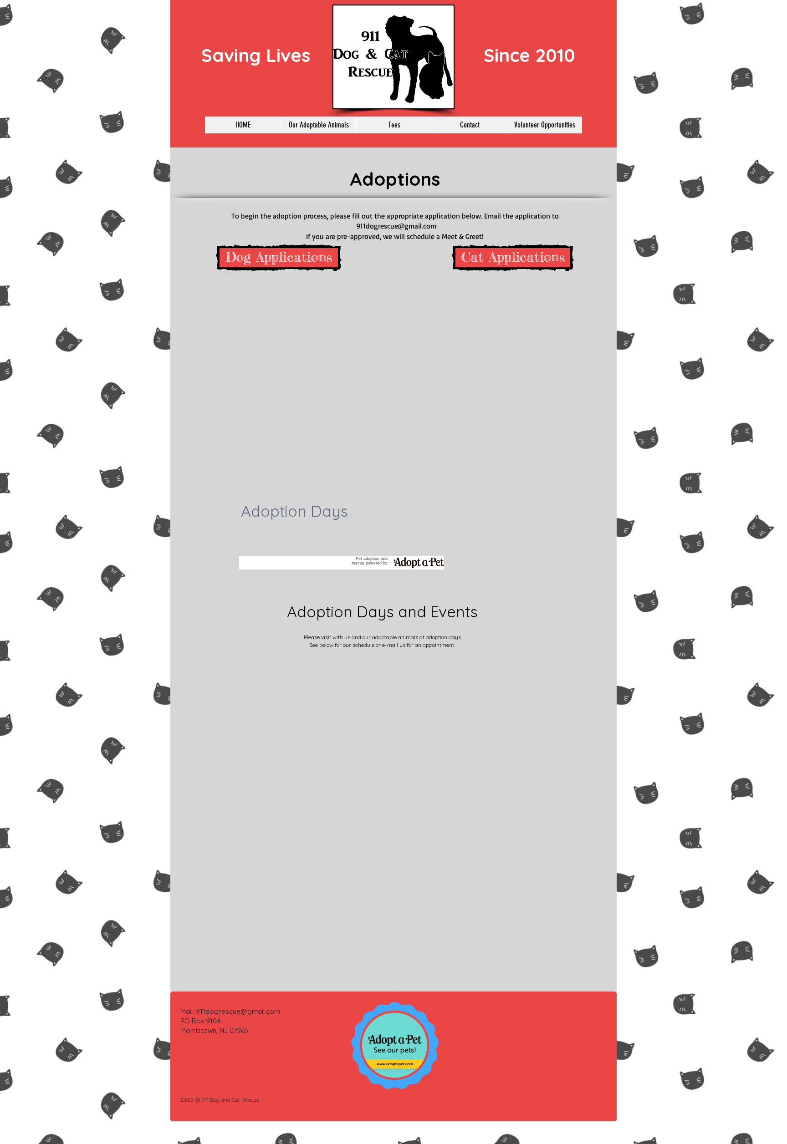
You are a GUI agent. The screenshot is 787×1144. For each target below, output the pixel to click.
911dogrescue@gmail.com (396, 225)
